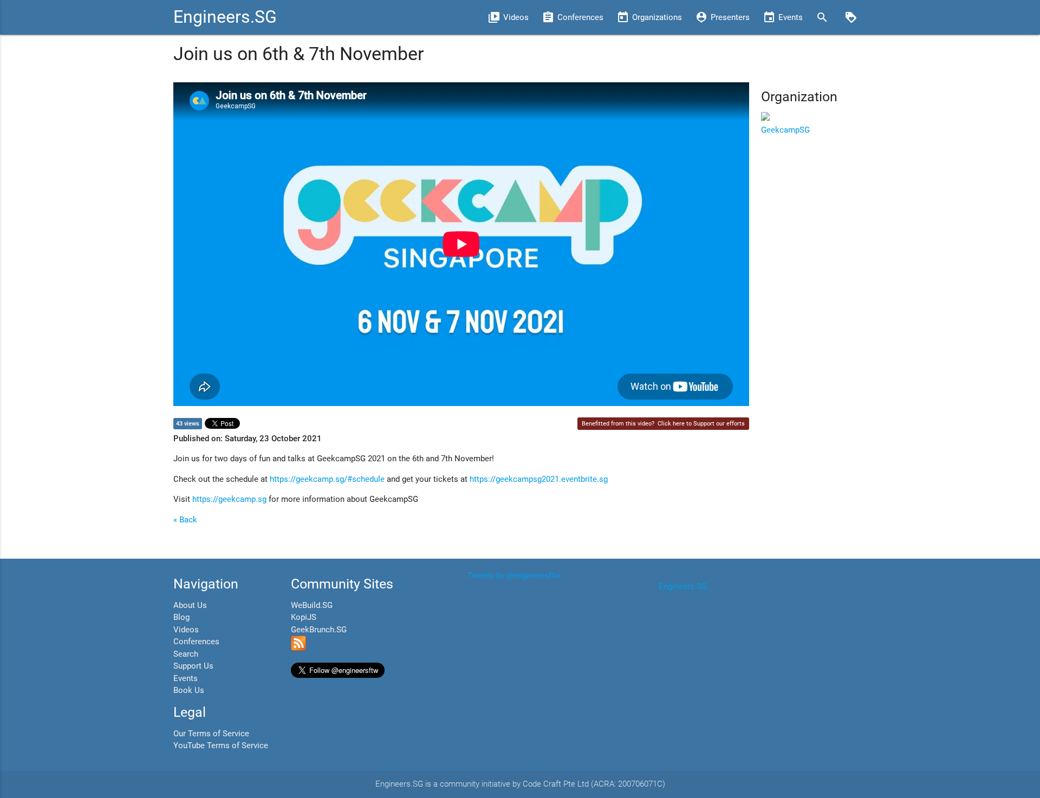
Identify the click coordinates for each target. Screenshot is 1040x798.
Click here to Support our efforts (701, 423)
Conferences (196, 641)
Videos (186, 630)
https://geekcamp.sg (229, 499)
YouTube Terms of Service (220, 745)
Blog (181, 617)
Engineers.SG (225, 17)
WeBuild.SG (312, 605)
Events (185, 678)
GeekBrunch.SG (319, 630)
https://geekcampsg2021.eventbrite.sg (539, 479)
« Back (185, 520)
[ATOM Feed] (298, 648)
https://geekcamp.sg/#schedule (327, 479)
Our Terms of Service (211, 733)
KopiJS (303, 617)
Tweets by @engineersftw (513, 575)
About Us (190, 605)
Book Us (188, 690)
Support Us (193, 666)
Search (185, 654)
